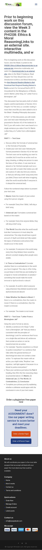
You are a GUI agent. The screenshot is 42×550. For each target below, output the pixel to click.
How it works (10, 483)
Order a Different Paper (21, 441)
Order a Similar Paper (21, 434)
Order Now (9, 500)
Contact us (9, 487)
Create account (11, 507)
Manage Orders (11, 504)
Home (8, 480)
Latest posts (10, 511)
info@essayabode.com (14, 521)
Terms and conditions (13, 490)
